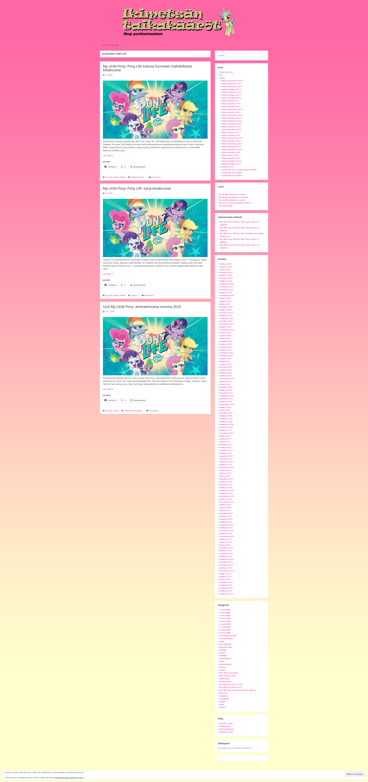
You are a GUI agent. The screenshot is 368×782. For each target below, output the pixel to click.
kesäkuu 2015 (225, 516)
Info (221, 75)
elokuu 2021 (224, 361)
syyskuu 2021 (225, 358)
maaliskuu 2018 (226, 424)
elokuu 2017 (224, 441)
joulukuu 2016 (225, 464)
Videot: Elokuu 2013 (230, 100)
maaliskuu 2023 (226, 318)
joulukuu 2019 (225, 375)
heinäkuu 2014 (226, 548)
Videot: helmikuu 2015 (231, 146)
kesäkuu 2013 (225, 585)
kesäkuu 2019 (225, 390)
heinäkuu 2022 (226, 341)
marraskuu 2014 (226, 536)
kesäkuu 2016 (225, 481)
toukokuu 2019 (226, 393)
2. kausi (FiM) (224, 612)
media (222, 670)
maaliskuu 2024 (226, 284)
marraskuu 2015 (226, 502)
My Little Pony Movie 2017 (230, 687)
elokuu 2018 (224, 410)
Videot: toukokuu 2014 (231, 123)
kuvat (221, 661)
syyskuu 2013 (225, 576)
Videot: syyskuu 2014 (230, 135)
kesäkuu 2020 (225, 372)
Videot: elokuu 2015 (230, 155)
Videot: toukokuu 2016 (231, 161)
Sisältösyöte (224, 726)
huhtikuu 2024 (225, 281)
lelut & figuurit (225, 664)
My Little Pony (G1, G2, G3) (230, 684)
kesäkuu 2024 (225, 275)
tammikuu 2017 (226, 461)
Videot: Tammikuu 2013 (232, 80)
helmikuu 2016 (226, 493)
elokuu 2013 (224, 579)
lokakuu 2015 (225, 504)
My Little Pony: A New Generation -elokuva (237, 690)
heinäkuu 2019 (226, 387)
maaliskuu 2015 (226, 524)
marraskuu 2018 (226, 404)
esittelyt (222, 650)
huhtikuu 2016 (225, 487)
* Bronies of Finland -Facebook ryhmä (234, 203)
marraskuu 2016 (226, 467)
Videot (222, 78)
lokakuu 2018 (225, 407)
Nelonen (134, 177)
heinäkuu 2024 (226, 272)
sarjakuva (223, 696)
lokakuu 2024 (225, 264)
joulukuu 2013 (225, 568)
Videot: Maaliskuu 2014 (231, 121)
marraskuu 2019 (226, 378)
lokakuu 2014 (225, 539)
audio (221, 641)
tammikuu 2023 (226, 324)
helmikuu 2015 (226, 527)
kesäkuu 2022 (225, 344)
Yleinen (123, 177)
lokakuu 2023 (225, 298)
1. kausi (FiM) (224, 609)
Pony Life (109, 177)
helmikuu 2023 (226, 321)
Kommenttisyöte (226, 729)
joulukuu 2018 (225, 401)
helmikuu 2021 (226, 367)
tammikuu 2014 (226, 565)
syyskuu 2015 (225, 507)
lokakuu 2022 (225, 332)
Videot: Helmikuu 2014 (231, 118)
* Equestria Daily (225, 205)
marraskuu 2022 (226, 329)
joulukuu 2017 (225, 430)
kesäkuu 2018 (225, 415)
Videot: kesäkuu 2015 (230, 152)
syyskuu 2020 (225, 370)
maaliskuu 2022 (226, 352)
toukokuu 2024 (226, 278)
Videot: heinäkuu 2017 (231, 164)
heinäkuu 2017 (226, 444)
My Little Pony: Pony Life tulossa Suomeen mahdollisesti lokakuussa (147, 68)
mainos (222, 667)
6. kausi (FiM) (224, 624)
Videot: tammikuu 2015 (231, 143)
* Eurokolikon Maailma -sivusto (231, 200)
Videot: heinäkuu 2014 (231, 129)
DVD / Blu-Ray (225, 644)
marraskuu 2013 (226, 570)
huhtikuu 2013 (225, 591)
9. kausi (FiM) (224, 632)
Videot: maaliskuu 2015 (231, 149)
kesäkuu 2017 (225, 447)
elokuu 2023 (224, 304)
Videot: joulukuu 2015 (230, 158)
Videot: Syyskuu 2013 (230, 103)
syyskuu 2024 (225, 266)
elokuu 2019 (224, 384)
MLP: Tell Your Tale (227, 675)
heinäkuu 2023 (226, 307)
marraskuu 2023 (226, 295)
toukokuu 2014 (226, 553)
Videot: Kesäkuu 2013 (231, 95)
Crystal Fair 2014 (226, 166)
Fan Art (222, 653)
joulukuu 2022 (225, 327)
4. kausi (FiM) (224, 618)
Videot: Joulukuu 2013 (230, 112)
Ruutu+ (141, 177)
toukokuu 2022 (226, 347)
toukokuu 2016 (226, 484)
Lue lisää (113, 155)
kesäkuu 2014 (225, 550)
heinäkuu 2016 (226, 479)
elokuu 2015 (224, 510)
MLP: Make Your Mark (228, 673)
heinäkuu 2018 (226, 413)
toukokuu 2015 (226, 519)
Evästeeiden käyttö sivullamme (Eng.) (69, 777)
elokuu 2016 (224, 476)
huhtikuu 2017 (225, 453)
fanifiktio (223, 655)
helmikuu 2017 (226, 458)
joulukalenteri (225, 658)
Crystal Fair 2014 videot (231, 172)
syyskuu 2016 (225, 473)
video (221, 704)
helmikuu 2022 (226, 355)
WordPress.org (225, 732)
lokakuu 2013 (225, 573)
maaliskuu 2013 (226, 593)
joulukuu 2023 (225, 292)
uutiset (116, 177)
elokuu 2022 (224, 338)
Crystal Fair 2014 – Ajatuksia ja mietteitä (238, 169)
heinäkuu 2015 (226, 513)
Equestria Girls (225, 647)
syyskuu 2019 (225, 381)
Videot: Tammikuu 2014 (232, 115)
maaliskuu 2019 (226, 395)
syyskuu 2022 (225, 335)
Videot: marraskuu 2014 (232, 138)
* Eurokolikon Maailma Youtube (232, 194)
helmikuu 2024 (226, 286)
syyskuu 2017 (225, 438)
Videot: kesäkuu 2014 (230, 126)
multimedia (224, 678)
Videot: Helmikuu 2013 (231, 83)
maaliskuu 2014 (226, 559)
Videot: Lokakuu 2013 (230, 106)
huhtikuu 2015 (225, 522)
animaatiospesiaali (227, 635)
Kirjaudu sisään (226, 723)
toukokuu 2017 (226, 450)
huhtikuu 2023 (225, 315)
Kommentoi (156, 177)
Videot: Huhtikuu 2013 (231, 89)
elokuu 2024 (224, 269)
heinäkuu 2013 (226, 582)
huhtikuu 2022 (225, 350)
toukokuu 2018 (226, 418)
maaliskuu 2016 (226, 490)
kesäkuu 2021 (225, 364)
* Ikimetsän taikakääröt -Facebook (233, 197)
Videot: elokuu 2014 (230, 132)
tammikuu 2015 (226, 530)
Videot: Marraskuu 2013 (232, 109)
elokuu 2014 (224, 545)
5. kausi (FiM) (224, 621)
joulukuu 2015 (225, 499)
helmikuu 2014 (226, 562)
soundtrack (224, 698)
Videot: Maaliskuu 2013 (231, 86)
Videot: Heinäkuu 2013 (231, 98)
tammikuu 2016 (226, 496)
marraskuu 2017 (226, 433)
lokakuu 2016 (225, 470)
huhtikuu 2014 (225, 556)
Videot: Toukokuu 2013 (231, 92)
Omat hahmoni (226, 72)
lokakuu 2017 (225, 436)
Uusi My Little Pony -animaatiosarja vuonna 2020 (142, 306)
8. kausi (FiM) (224, 630)
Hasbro (134, 295)
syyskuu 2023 (225, 301)
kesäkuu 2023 (225, 309)
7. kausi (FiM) (224, 627)
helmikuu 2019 (226, 398)
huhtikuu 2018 (225, 421)
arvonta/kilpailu (226, 638)
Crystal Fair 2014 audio (231, 175)
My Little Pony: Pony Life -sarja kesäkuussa (137, 188)
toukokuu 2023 (226, 312)
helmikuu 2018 (226, 427)
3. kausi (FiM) (224, 615)
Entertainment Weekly (133, 410)
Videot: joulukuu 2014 (230, 141)
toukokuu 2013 (226, 588)
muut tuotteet (225, 681)
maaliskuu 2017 (226, 456)
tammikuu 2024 (226, 289)
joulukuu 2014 (225, 533)
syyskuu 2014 (225, 542)
